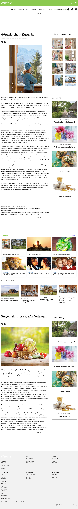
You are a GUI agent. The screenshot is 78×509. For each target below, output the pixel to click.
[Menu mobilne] (75, 3)
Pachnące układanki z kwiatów (65, 147)
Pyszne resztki (65, 172)
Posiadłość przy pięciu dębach (64, 122)
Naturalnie (31, 3)
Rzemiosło (54, 474)
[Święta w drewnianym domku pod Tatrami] (29, 291)
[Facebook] (68, 9)
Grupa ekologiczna (64, 197)
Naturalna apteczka (6, 475)
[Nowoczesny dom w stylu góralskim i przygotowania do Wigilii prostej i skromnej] (68, 289)
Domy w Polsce (24, 298)
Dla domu (3, 477)
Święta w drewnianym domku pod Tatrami (27, 301)
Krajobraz (28, 478)
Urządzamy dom (30, 461)
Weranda (21, 9)
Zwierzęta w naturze (31, 475)
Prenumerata (5, 498)
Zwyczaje (54, 475)
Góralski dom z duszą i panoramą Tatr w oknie (47, 300)
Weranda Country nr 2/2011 (7, 298)
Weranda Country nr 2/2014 (64, 119)
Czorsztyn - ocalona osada (9, 300)
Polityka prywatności (6, 464)
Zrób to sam (54, 477)
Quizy (37, 3)
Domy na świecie (30, 459)
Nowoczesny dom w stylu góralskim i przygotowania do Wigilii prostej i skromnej (67, 299)
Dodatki (3, 490)
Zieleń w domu (55, 462)
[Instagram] (72, 9)
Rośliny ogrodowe (56, 459)
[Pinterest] (76, 9)
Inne (2, 493)
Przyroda (43, 3)
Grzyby (28, 477)
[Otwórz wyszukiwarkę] (72, 3)
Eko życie (3, 478)
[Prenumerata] (73, 504)
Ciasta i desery (4, 489)
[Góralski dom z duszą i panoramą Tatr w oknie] (48, 290)
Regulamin (3, 462)
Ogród (24, 3)
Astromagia (42, 9)
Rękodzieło (50, 3)
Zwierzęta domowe (30, 474)
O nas (2, 459)
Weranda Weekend (31, 9)
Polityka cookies (5, 465)
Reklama (3, 468)
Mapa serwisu (4, 466)
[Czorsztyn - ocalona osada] (10, 290)
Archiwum (3, 461)
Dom (19, 3)
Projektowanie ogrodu (57, 464)
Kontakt (3, 469)
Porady (53, 461)
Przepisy (57, 3)
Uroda (2, 474)
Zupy (2, 486)
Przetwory (3, 492)
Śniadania (3, 483)
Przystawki (4, 484)
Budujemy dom (29, 462)
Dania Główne (4, 487)
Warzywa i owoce (56, 458)
